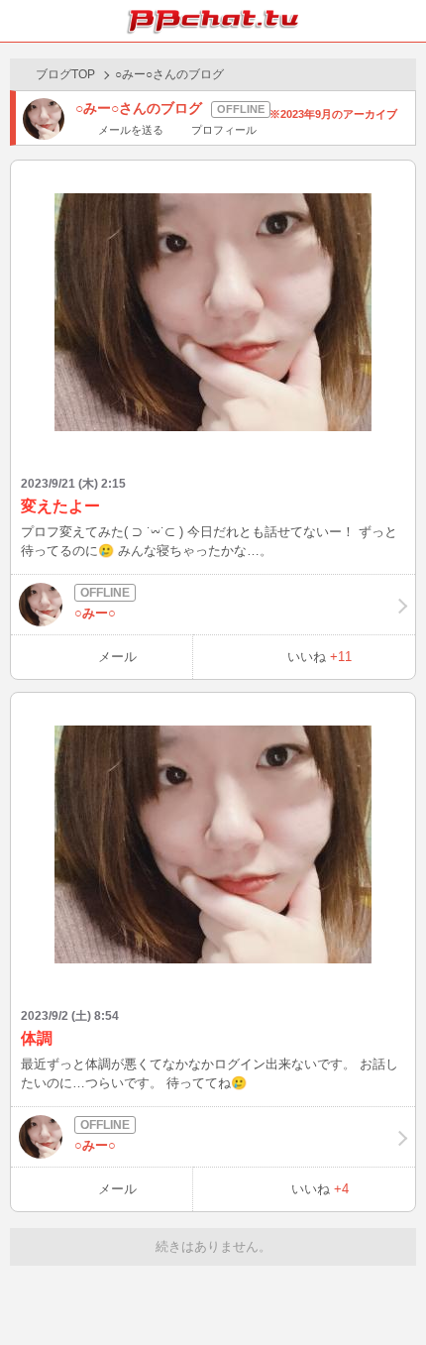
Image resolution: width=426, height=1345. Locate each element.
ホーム (21, 21)
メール (117, 656)
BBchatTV (213, 21)
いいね (319, 656)
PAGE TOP (391, 1292)
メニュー (405, 21)
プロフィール (223, 130)
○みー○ (95, 613)
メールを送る (130, 130)
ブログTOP (65, 74)
